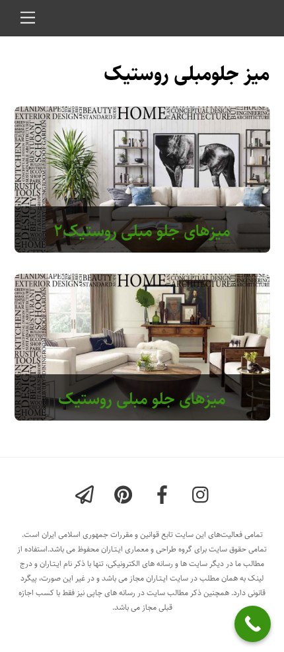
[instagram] (204, 496)
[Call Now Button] (252, 624)
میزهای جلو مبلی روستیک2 (142, 231)
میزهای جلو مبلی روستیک (142, 399)
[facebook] (165, 496)
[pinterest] (126, 496)
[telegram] (87, 496)
